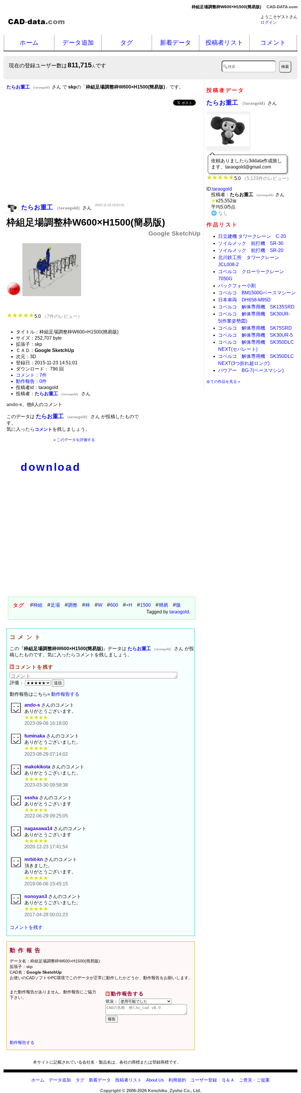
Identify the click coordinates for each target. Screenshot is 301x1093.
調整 (72, 605)
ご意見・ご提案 (254, 1079)
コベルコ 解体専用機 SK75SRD (255, 328)
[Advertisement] (103, 155)
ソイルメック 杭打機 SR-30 (250, 243)
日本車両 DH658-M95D (244, 299)
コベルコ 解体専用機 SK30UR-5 (255, 335)
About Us (155, 1079)
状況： (112, 1001)
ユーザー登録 (203, 1079)
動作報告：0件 (31, 381)
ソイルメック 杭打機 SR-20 (250, 250)
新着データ (175, 42)
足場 (55, 605)
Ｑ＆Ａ (228, 1079)
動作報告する (65, 694)
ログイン (268, 22)
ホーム (29, 42)
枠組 (38, 605)
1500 (145, 605)
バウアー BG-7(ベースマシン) (251, 370)
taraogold (179, 611)
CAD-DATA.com (282, 6)
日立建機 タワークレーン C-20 (252, 236)
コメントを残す (26, 927)
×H (129, 605)
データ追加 (78, 42)
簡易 (163, 605)
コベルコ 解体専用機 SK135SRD (256, 306)
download (51, 467)
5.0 (58, 316)
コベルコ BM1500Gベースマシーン (257, 292)
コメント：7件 (31, 375)
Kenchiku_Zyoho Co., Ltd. (174, 1090)
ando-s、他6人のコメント (34, 404)
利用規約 (177, 1079)
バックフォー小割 (237, 285)
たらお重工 (236, 102)
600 (114, 605)
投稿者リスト (224, 42)
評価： (17, 682)
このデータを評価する (76, 440)
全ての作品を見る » (223, 381)
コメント (273, 42)
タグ (126, 42)
